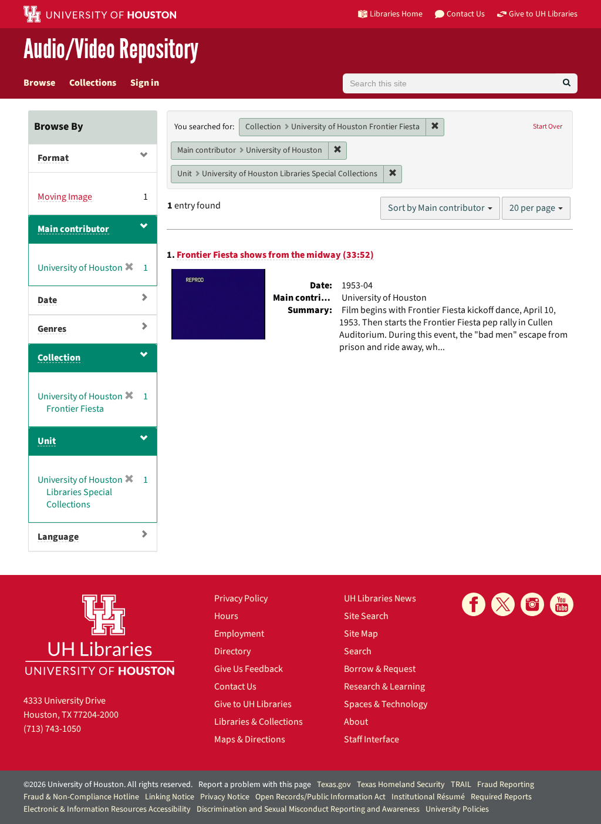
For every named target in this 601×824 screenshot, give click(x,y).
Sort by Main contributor (437, 207)
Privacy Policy (241, 598)
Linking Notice (169, 797)
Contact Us (235, 686)
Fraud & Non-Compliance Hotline (81, 797)
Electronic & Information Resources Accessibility (107, 809)
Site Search (366, 616)
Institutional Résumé (428, 797)
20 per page (533, 207)
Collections (92, 82)
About (356, 721)
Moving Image (65, 196)
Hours (226, 616)
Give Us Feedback (248, 668)
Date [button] (47, 300)
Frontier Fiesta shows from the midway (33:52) (275, 254)
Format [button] (53, 158)
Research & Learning (384, 686)
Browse (39, 82)
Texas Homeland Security (401, 785)
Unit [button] (47, 441)
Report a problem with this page (254, 785)
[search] (567, 83)
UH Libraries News (380, 598)
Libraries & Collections (258, 721)
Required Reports (501, 797)
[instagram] (532, 604)
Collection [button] (59, 357)
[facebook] (473, 604)
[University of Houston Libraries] (99, 634)
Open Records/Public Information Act (320, 797)
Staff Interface (371, 739)
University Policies (457, 809)
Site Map (361, 633)
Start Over (547, 127)
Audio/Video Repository (110, 49)
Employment (239, 633)
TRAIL (461, 785)
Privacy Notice (224, 797)
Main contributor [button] (73, 229)
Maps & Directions (249, 739)
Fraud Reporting (505, 785)
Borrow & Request (380, 668)
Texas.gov (334, 785)
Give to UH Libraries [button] (543, 14)
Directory (232, 651)
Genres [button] (52, 328)
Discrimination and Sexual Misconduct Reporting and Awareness (308, 809)
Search (358, 651)
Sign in (144, 82)
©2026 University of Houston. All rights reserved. (108, 785)
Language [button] (58, 536)
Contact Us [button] (466, 14)
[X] (503, 604)
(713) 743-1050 (52, 728)
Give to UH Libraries (253, 704)
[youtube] (561, 604)
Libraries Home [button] (396, 14)
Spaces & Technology (385, 704)
